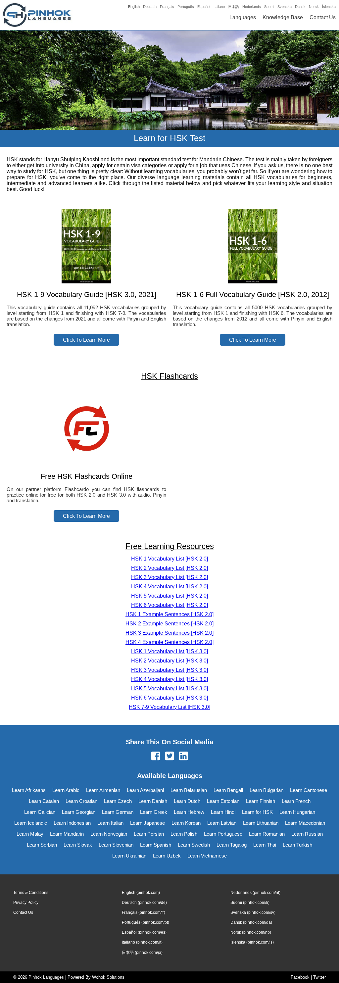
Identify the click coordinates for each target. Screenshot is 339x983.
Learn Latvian (221, 823)
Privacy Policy (25, 902)
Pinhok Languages (46, 977)
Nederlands (251, 7)
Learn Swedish (194, 845)
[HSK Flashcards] (86, 463)
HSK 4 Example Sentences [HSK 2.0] (169, 642)
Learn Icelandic (30, 823)
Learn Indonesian (72, 823)
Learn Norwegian (108, 834)
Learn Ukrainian (129, 856)
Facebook (300, 977)
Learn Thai (264, 845)
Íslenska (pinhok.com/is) (252, 942)
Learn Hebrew (189, 812)
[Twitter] (169, 756)
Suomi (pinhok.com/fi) (249, 902)
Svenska (284, 7)
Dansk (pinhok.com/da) (251, 922)
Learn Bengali (228, 790)
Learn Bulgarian (266, 790)
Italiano (219, 7)
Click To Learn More (86, 340)
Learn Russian (307, 834)
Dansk (300, 7)
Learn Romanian (267, 834)
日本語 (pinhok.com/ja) (142, 952)
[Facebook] (156, 756)
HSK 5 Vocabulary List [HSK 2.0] (169, 596)
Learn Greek (153, 812)
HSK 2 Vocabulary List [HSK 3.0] (169, 661)
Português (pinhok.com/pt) (145, 922)
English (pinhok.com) (141, 892)
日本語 (233, 7)
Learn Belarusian (188, 790)
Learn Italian (110, 823)
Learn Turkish (297, 845)
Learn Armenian (103, 790)
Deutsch (150, 7)
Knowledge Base (283, 17)
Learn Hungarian (297, 812)
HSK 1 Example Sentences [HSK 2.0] (169, 614)
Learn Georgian (78, 812)
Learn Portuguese (223, 834)
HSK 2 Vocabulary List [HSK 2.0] (169, 568)
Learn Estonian (223, 801)
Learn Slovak (78, 845)
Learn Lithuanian (260, 823)
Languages (242, 17)
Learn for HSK (257, 812)
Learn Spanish (155, 845)
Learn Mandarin (67, 834)
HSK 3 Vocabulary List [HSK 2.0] (169, 577)
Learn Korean (186, 823)
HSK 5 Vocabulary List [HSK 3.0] (169, 688)
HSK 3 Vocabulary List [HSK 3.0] (169, 670)
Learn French (296, 801)
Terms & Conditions (30, 892)
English (134, 7)
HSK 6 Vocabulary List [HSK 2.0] (169, 605)
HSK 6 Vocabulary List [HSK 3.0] (169, 698)
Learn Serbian (42, 845)
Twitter (319, 977)
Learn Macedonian (305, 823)
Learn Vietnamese (207, 856)
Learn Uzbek (167, 856)
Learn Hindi (223, 812)
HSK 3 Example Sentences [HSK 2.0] (169, 633)
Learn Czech (118, 801)
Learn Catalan (44, 801)
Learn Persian (149, 834)
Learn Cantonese (308, 790)
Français (167, 7)
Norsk (314, 7)
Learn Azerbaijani (145, 790)
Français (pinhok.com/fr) (143, 912)
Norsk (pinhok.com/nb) (250, 932)
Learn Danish (152, 801)
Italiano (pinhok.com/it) (142, 942)
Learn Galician (39, 812)
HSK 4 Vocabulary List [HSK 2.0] (169, 586)
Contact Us (323, 17)
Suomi (269, 7)
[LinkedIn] (183, 756)
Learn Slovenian (116, 845)
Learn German (117, 812)
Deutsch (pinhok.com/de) (144, 902)
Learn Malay (30, 834)
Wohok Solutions (108, 977)
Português (185, 7)
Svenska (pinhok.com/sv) (252, 912)
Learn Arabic (65, 790)
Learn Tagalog (232, 845)
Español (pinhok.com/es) (144, 932)
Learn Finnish (260, 801)
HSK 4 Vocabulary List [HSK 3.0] (169, 679)
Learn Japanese (147, 823)
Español (203, 7)
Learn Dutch (187, 801)
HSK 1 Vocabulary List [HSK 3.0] (169, 651)
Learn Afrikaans (29, 790)
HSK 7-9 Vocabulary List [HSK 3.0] (169, 707)
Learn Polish (183, 834)
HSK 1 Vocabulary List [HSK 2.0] (169, 559)
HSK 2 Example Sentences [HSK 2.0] (169, 623)
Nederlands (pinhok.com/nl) (255, 892)
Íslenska (329, 7)
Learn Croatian (81, 801)
